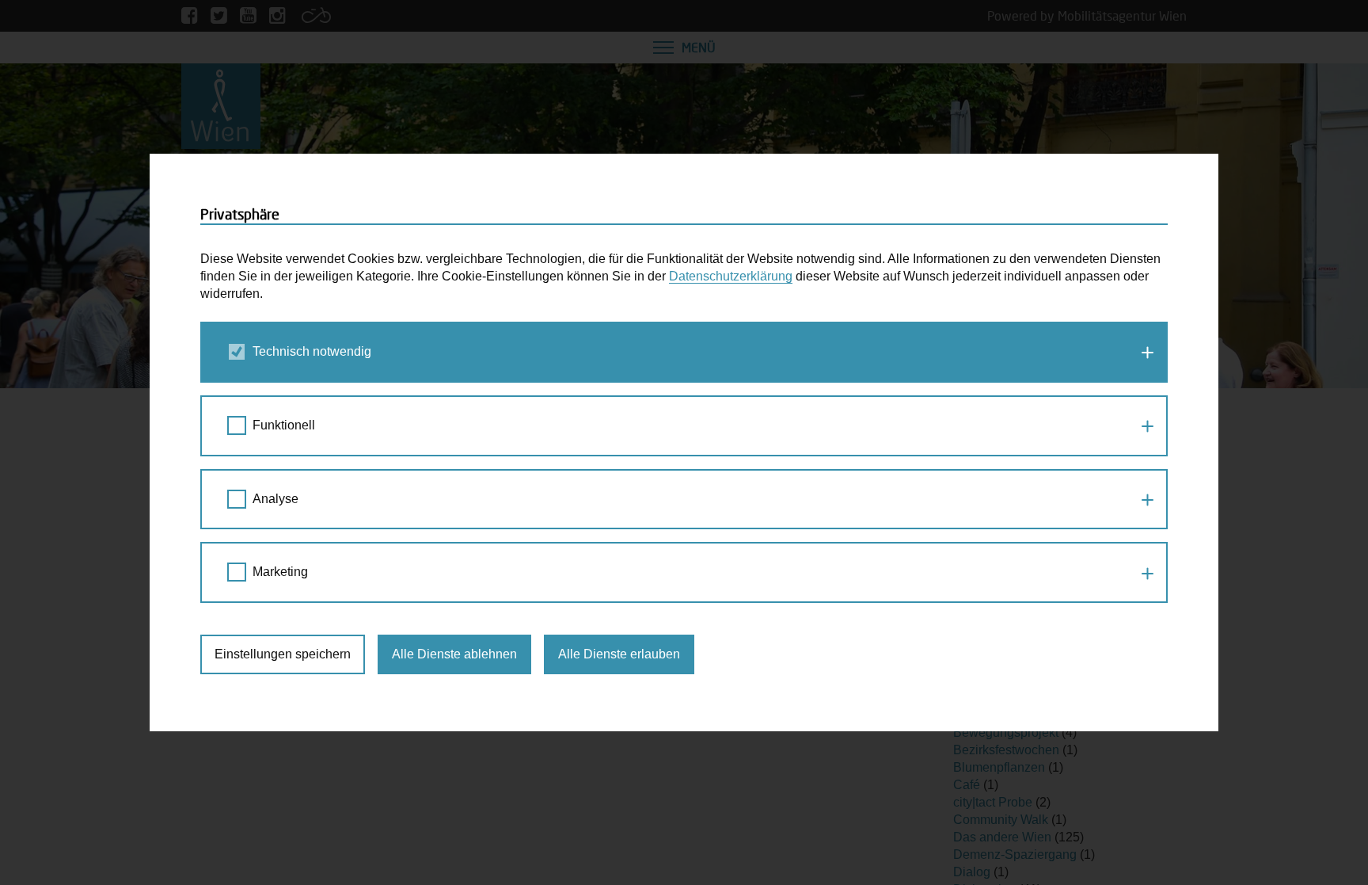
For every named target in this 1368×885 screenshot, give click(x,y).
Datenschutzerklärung (730, 276)
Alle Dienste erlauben (619, 654)
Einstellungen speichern (283, 654)
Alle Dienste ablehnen (454, 654)
